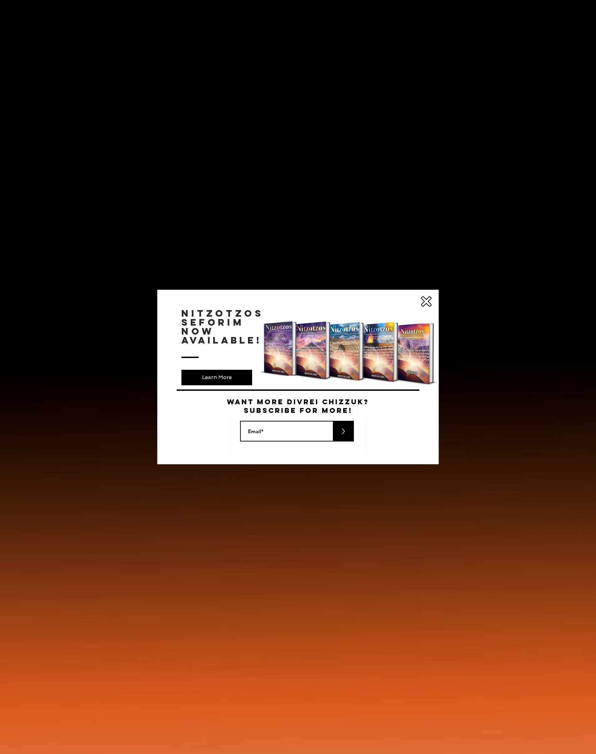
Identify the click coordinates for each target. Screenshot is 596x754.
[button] (426, 301)
